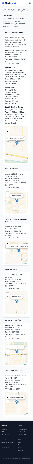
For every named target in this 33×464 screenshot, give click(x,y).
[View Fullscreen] (7, 135)
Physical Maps (22, 429)
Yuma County (13, 11)
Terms (20, 445)
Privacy (20, 447)
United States (21, 9)
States (3, 431)
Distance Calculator (7, 442)
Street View (5, 447)
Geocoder (4, 445)
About (20, 442)
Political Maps (22, 431)
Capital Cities (5, 434)
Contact (20, 450)
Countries (4, 429)
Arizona (5, 11)
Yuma (19, 11)
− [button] (7, 131)
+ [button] (7, 129)
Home (5, 9)
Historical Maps (22, 434)
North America (12, 9)
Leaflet (25, 162)
